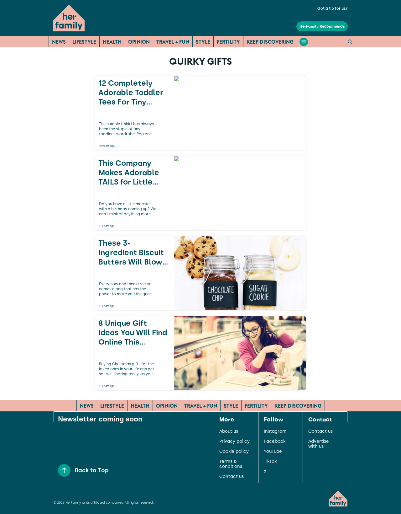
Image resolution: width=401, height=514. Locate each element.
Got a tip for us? (332, 8)
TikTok (270, 461)
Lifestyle (84, 42)
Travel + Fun (172, 42)
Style (203, 42)
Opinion (139, 42)
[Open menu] (303, 42)
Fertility (228, 42)
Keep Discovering (270, 42)
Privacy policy (234, 441)
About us (228, 431)
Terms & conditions (230, 464)
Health (112, 42)
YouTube (273, 451)
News (59, 42)
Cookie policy (234, 451)
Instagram (275, 431)
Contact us (231, 476)
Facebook (274, 441)
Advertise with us (318, 444)
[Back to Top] (64, 470)
